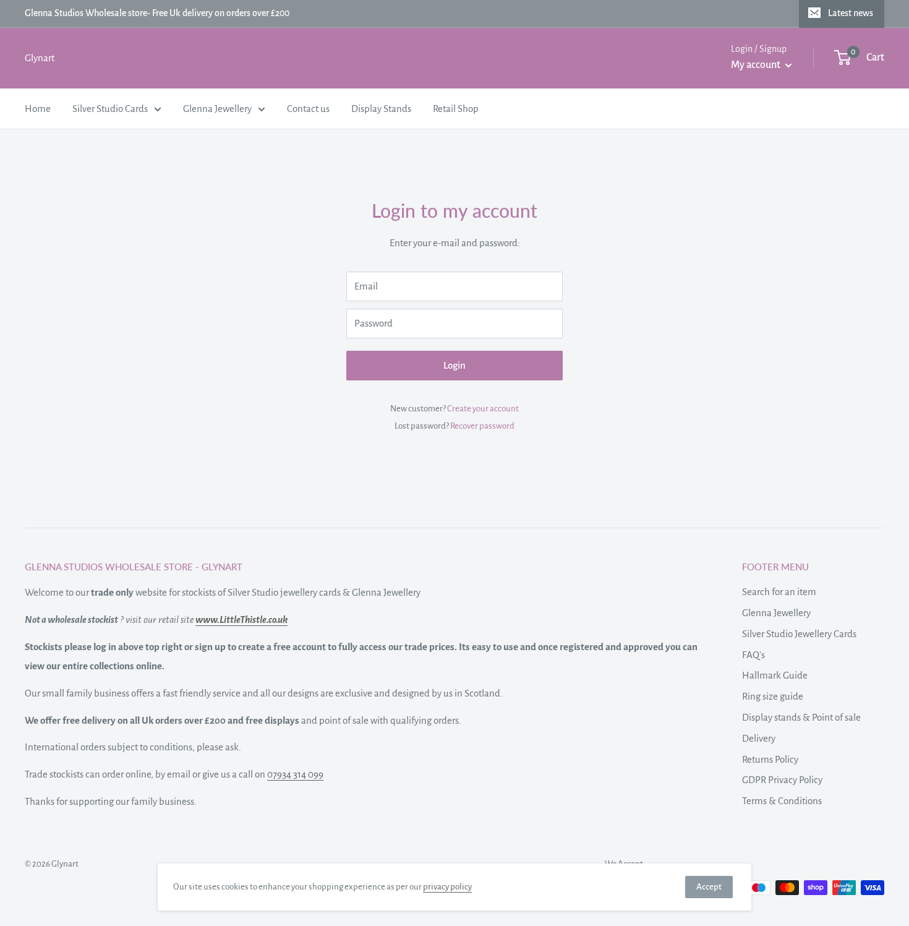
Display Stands (381, 108)
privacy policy (447, 886)
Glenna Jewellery (217, 108)
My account (756, 65)
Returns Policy (770, 759)
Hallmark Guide (775, 675)
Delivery (758, 738)
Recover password (482, 426)
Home (38, 108)
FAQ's (753, 654)
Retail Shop (456, 108)
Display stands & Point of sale (801, 717)
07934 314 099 (295, 774)
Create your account (483, 408)
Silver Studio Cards (110, 108)
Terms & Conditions (782, 800)
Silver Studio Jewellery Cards (799, 633)
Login (454, 365)
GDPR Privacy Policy (782, 779)
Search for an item (779, 591)
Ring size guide (772, 696)
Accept (709, 886)
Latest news (850, 13)
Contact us (308, 108)
